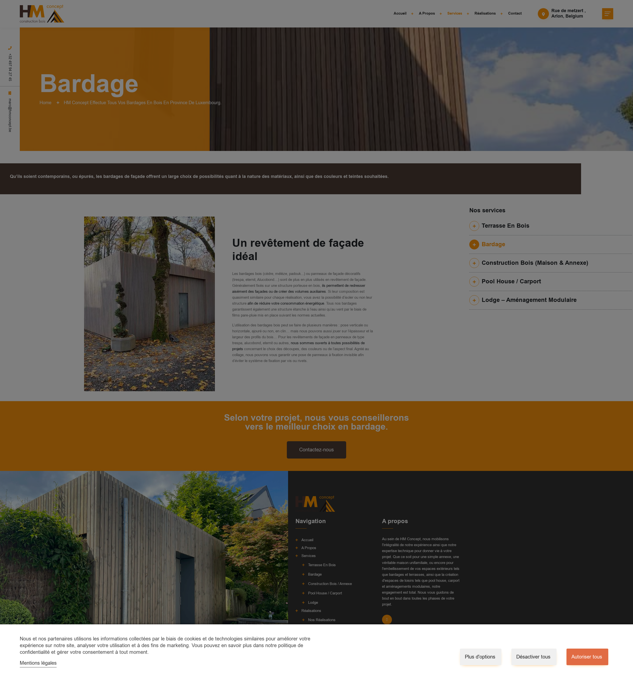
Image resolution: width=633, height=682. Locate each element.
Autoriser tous (586, 657)
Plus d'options (480, 657)
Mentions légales (38, 663)
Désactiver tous (533, 657)
